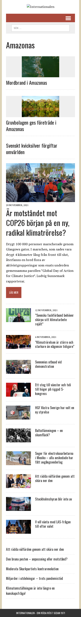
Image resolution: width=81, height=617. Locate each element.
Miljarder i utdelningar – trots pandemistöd (34, 578)
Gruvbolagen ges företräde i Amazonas (31, 125)
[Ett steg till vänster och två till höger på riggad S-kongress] (18, 394)
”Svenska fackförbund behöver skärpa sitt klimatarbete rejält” (54, 319)
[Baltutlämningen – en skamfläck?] (18, 439)
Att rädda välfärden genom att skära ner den (55, 478)
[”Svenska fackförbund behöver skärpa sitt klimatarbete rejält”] (18, 319)
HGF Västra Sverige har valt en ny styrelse (54, 410)
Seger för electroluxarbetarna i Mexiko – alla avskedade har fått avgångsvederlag (54, 458)
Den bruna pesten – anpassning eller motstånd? (37, 559)
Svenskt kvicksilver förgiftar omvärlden (31, 149)
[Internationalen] (40, 7)
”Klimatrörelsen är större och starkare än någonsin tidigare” (54, 344)
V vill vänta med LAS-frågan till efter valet (53, 524)
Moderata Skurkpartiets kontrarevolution (32, 568)
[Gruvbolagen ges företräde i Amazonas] (40, 114)
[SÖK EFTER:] (40, 27)
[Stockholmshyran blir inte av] (18, 508)
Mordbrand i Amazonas (26, 82)
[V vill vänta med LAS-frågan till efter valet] (18, 531)
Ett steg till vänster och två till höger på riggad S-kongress (53, 389)
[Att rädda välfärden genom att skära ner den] (18, 485)
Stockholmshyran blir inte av (53, 499)
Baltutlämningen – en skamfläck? (49, 432)
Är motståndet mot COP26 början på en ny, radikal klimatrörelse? (37, 222)
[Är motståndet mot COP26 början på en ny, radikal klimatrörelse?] (40, 199)
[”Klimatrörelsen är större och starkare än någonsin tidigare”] (18, 346)
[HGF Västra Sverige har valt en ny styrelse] (18, 417)
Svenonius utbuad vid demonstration (48, 364)
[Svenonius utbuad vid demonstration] (18, 371)
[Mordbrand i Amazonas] (40, 74)
